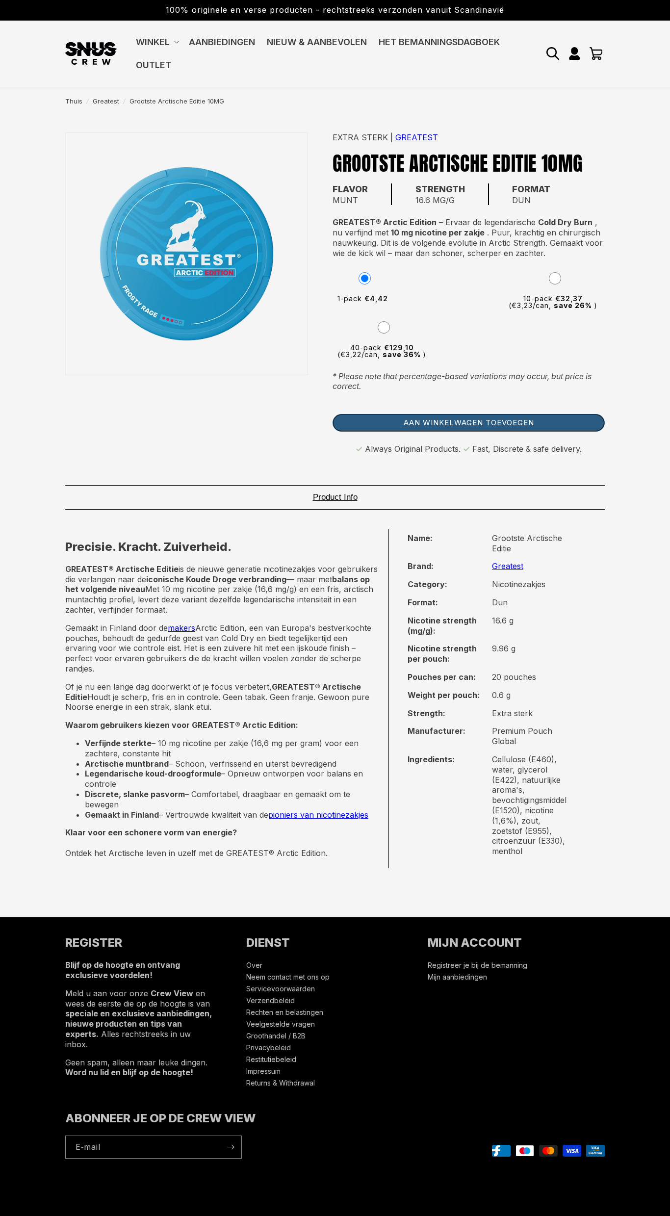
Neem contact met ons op (288, 977)
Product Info (335, 497)
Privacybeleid (268, 1047)
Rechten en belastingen (284, 1012)
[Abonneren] (230, 1147)
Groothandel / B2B (276, 1036)
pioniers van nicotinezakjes (318, 815)
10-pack (553, 302)
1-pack (362, 298)
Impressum (263, 1071)
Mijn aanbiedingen (457, 977)
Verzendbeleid (270, 1000)
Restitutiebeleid (271, 1059)
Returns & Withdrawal (280, 1083)
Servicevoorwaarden (280, 988)
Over (254, 965)
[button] (156, 41)
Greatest (106, 101)
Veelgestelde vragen (280, 1024)
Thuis (73, 101)
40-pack (381, 351)
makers (181, 628)
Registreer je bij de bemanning (477, 965)
